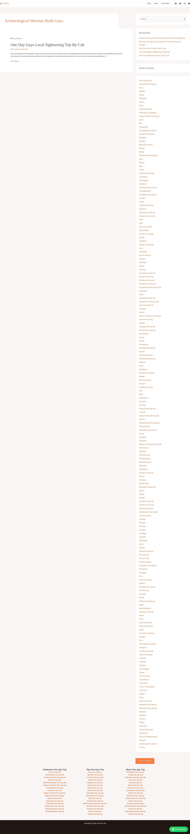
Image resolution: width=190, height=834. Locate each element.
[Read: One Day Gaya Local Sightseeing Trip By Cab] (16, 38)
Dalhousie (142, 209)
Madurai (142, 419)
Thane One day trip (146, 655)
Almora (141, 102)
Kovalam (142, 384)
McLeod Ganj (144, 448)
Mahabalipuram (144, 426)
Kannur (141, 337)
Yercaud (142, 747)
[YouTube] (189, 3)
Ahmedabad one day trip (147, 84)
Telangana (143, 647)
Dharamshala (144, 230)
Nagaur (141, 494)
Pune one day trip (145, 580)
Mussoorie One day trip (147, 487)
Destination (165, 3)
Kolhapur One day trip (146, 373)
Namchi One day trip (146, 501)
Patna (141, 544)
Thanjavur (142, 658)
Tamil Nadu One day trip (147, 644)
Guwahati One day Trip (147, 273)
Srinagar (142, 637)
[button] (170, 3)
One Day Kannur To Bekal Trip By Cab (152, 48)
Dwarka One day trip (146, 234)
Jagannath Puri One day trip (149, 301)
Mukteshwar (143, 469)
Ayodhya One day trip (146, 134)
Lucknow (142, 412)
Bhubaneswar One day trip (148, 155)
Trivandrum (143, 690)
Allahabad (142, 98)
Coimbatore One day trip (147, 195)
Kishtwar (142, 362)
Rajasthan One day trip (147, 587)
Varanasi (142, 719)
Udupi (141, 697)
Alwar (141, 105)
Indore (141, 294)
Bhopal (141, 152)
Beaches (142, 141)
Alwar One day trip (145, 109)
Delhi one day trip (145, 227)
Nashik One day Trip (146, 505)
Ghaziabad (143, 252)
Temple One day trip (146, 651)
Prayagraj (142, 572)
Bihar (12, 49)
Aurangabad (143, 127)
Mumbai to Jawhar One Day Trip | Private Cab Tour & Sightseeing (162, 38)
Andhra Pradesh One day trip (149, 116)
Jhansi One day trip (146, 319)
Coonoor (142, 198)
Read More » (15, 61)
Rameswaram (144, 590)
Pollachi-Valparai (145, 562)
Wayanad (142, 740)
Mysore (141, 490)
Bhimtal (141, 148)
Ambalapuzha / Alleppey (147, 113)
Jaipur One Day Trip (146, 305)
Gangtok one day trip (146, 244)
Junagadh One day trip (147, 326)
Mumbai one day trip (146, 473)
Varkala (141, 722)
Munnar (141, 476)
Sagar (141, 605)
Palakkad (142, 537)
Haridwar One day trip (146, 280)
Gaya (17, 49)
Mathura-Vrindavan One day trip (150, 444)
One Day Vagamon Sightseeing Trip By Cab (154, 52)
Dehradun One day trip (147, 216)
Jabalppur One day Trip (147, 298)
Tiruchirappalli (144, 669)
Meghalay (142, 451)
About (156, 3)
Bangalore (142, 137)
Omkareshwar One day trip (148, 512)
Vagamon (142, 712)
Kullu (141, 394)
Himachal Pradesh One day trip (150, 287)
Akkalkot (142, 91)
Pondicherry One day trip (148, 565)
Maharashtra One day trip (148, 430)
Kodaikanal (143, 369)
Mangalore (143, 437)
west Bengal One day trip (148, 744)
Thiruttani (142, 665)
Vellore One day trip (146, 729)
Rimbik (141, 597)
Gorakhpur (143, 262)
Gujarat (141, 266)
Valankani (142, 715)
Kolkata (141, 376)
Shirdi (141, 619)
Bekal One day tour (146, 145)
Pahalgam (142, 533)
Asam (141, 120)
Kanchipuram (144, 334)
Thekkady (142, 662)
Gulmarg (142, 269)
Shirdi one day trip (145, 622)
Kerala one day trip (145, 355)
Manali (141, 433)
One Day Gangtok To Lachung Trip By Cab (154, 55)
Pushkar (142, 583)
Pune (141, 576)
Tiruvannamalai (144, 676)
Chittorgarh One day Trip (147, 187)
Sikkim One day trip (146, 626)
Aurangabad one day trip (147, 130)
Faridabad (142, 241)
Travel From (24, 49)
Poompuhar (143, 569)
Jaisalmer (142, 309)
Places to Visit (144, 555)
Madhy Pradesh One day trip (149, 416)
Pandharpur (143, 540)
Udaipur (142, 694)
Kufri (140, 391)
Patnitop (142, 548)
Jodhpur (142, 323)
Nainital (142, 498)
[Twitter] (180, 3)
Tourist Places (144, 679)
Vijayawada (143, 733)
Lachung (142, 405)
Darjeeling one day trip (147, 212)
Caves (141, 170)
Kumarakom (143, 398)
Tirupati (141, 672)
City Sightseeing (145, 191)
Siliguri (141, 630)
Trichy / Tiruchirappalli (147, 687)
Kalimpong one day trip (147, 330)
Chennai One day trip (146, 173)
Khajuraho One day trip (147, 359)
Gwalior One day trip (146, 277)
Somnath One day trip (146, 633)
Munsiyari (142, 480)
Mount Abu (143, 466)
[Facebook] (176, 3)
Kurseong (142, 401)
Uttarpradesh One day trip (148, 708)
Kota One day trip (145, 380)
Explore (142, 237)
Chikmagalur (143, 180)
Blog (149, 3)
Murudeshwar (144, 483)
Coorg (141, 202)
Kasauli (141, 351)
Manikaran (143, 441)
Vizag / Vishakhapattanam (148, 737)
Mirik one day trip (145, 462)
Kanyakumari (143, 344)
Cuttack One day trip (146, 205)
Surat (141, 640)
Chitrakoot (142, 184)
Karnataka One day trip (147, 348)
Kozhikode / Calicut (146, 387)
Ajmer (141, 88)
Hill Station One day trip (147, 284)
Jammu (141, 312)
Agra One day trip (145, 80)
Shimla (141, 615)
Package (142, 519)
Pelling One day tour (146, 551)
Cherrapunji (143, 177)
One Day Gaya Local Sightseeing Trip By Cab (47, 44)
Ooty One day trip (145, 515)
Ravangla (142, 594)
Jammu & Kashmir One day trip (150, 316)
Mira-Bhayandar (144, 455)
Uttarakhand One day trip (148, 704)
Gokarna (142, 259)
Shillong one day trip (146, 612)
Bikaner (142, 162)
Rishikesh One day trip (147, 601)
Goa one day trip (145, 255)
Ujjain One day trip (145, 701)
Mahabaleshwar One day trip (149, 423)
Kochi (141, 366)
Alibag (141, 95)
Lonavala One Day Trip (147, 408)
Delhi (141, 219)
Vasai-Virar (143, 726)
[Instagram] (185, 3)
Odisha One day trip (146, 508)
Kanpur (141, 341)
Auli (140, 123)
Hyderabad (143, 291)
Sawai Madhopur (145, 608)
